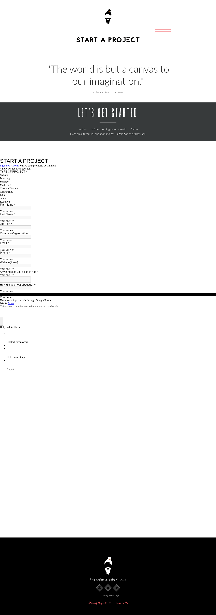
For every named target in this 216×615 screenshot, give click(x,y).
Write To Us (121, 603)
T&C (99, 595)
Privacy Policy (108, 595)
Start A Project (97, 603)
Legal (117, 595)
